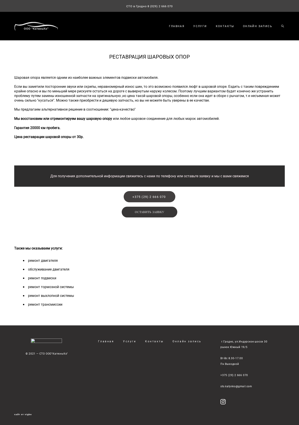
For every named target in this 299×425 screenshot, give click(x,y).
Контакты (154, 341)
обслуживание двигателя (48, 269)
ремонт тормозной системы (51, 286)
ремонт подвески (42, 278)
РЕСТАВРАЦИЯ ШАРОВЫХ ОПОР (149, 56)
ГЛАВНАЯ (177, 26)
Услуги (129, 341)
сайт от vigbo (23, 414)
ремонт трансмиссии (45, 304)
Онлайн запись (187, 341)
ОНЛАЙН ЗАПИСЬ (257, 26)
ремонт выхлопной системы (51, 295)
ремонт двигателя (43, 260)
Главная (106, 341)
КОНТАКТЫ (225, 26)
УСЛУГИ (200, 26)
